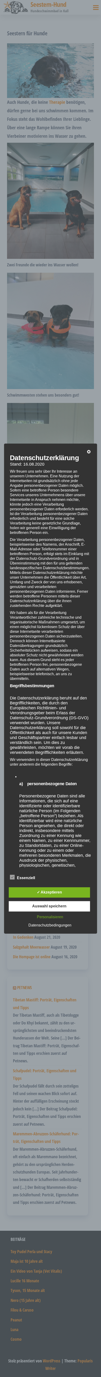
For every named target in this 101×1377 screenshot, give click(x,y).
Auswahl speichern (49, 906)
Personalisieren (50, 917)
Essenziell (26, 878)
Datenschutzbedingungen (49, 925)
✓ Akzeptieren (49, 892)
